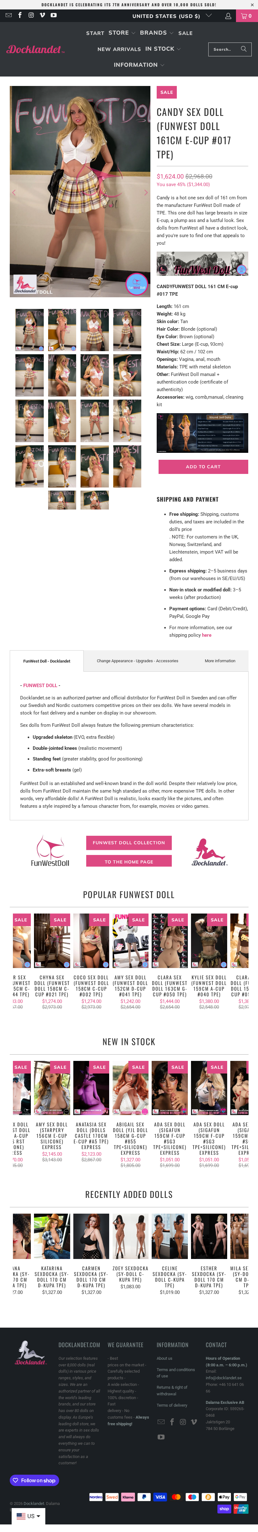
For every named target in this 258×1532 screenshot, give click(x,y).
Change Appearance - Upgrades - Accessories (137, 660)
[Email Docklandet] (8, 16)
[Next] (146, 192)
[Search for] (244, 49)
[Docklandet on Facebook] (19, 16)
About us (164, 1358)
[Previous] (14, 192)
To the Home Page (129, 862)
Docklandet (34, 1503)
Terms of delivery (172, 1405)
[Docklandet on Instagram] (30, 16)
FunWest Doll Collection (129, 843)
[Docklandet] (35, 49)
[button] (122, 33)
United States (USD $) (167, 16)
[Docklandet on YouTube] (53, 16)
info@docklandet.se (224, 1377)
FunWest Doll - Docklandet (46, 661)
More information (220, 660)
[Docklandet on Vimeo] (42, 16)
